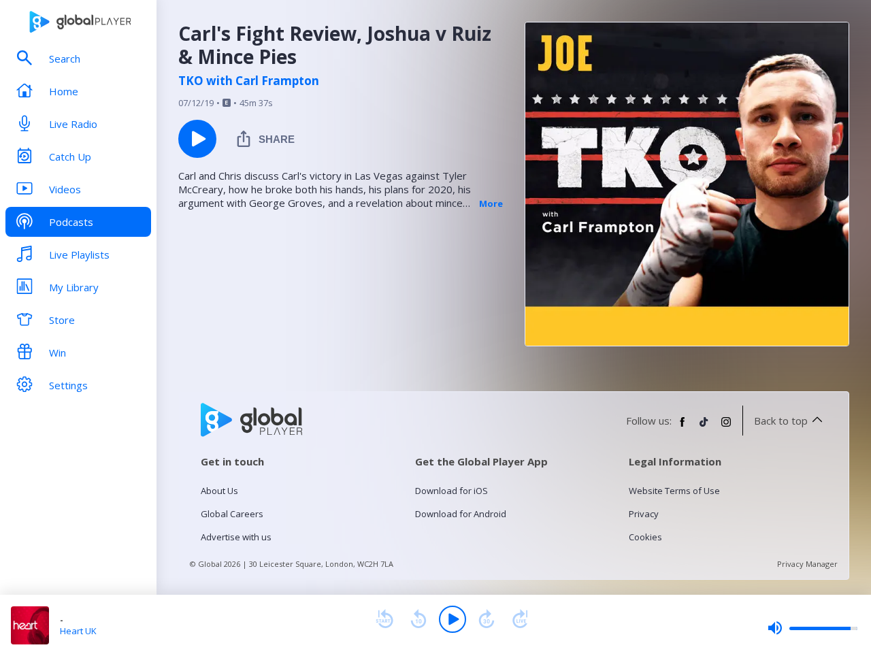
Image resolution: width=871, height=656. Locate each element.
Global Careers (232, 514)
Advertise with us (236, 537)
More (491, 203)
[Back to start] (384, 619)
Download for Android (460, 514)
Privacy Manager (807, 563)
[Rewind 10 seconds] (418, 619)
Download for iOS (451, 491)
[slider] (812, 628)
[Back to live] (520, 619)
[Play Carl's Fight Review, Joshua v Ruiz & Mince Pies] (197, 139)
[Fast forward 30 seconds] (486, 619)
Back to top (781, 420)
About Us (219, 491)
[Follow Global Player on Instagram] (726, 427)
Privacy (644, 514)
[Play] (452, 619)
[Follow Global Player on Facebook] (682, 427)
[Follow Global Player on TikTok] (704, 427)
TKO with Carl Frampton (248, 80)
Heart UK (78, 631)
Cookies (645, 537)
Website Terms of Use (674, 491)
